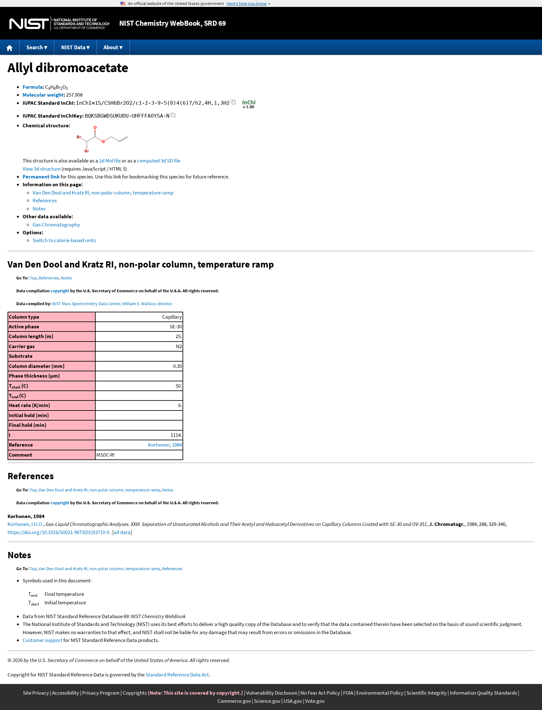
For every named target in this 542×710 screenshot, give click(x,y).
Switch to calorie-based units (64, 240)
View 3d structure (42, 168)
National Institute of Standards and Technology (59, 23)
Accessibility (65, 692)
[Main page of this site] (9, 47)
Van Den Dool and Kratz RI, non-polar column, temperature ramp (103, 192)
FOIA (348, 692)
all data (122, 532)
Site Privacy (36, 692)
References (45, 200)
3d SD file (170, 160)
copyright (59, 291)
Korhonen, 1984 (165, 444)
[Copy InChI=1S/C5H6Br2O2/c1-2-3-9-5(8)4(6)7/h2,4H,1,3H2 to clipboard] (233, 104)
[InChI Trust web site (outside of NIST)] (249, 107)
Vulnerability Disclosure (271, 692)
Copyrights (135, 692)
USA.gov (293, 700)
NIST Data (73, 47)
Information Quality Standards (483, 692)
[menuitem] (9, 47)
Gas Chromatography (56, 224)
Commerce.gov (234, 700)
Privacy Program (101, 692)
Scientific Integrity (426, 692)
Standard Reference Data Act (177, 674)
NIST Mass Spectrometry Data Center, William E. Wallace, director (112, 303)
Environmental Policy (379, 692)
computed (148, 160)
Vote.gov (315, 700)
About (111, 47)
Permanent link (41, 176)
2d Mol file (110, 160)
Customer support (42, 640)
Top (33, 278)
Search (34, 47)
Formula (33, 86)
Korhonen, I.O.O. (25, 524)
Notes (39, 208)
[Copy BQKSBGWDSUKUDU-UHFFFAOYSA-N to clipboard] (173, 117)
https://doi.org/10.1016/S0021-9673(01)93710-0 (58, 532)
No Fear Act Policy (320, 692)
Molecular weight (43, 94)
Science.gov (267, 700)
